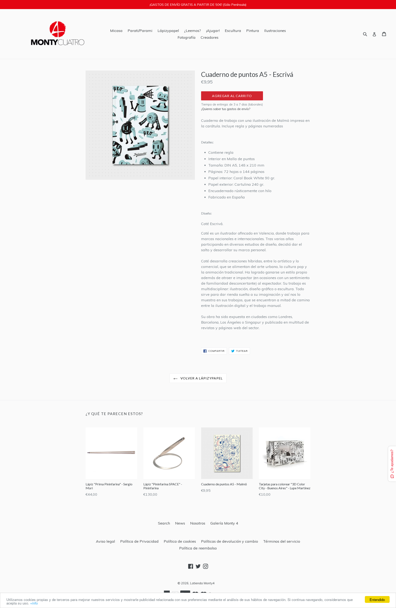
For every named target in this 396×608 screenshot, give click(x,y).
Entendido (377, 599)
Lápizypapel (168, 30)
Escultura (233, 30)
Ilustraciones (275, 30)
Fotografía (187, 37)
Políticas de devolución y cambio (229, 541)
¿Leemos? (192, 30)
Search (164, 523)
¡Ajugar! (213, 30)
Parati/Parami (140, 30)
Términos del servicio (281, 541)
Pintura (252, 30)
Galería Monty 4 (224, 523)
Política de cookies (180, 541)
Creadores (209, 37)
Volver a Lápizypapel (201, 378)
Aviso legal (105, 541)
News (180, 523)
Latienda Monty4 (202, 583)
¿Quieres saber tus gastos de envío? (225, 109)
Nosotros (197, 523)
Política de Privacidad (139, 541)
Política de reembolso (198, 548)
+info (34, 603)
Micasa (116, 30)
